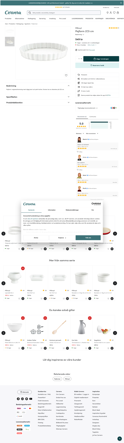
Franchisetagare (61, 419)
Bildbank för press (62, 422)
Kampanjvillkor (43, 416)
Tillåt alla (88, 237)
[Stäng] (121, 3)
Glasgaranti (78, 404)
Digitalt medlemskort (81, 397)
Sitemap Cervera (61, 429)
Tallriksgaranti (79, 407)
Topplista (95, 432)
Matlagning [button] (32, 18)
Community (92, 116)
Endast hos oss (61, 397)
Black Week (96, 410)
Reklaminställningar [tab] (72, 210)
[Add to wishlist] (66, 75)
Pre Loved (62, 18)
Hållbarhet (59, 404)
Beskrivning (78, 34)
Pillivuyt (67, 379)
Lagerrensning (77, 18)
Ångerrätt (41, 407)
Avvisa (36, 237)
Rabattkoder (78, 419)
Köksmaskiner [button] (19, 18)
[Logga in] (110, 12)
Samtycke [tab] (31, 210)
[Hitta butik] (107, 12)
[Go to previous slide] (3, 234)
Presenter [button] (89, 18)
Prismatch (77, 401)
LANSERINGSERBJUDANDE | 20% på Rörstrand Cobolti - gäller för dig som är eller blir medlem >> (61, 3)
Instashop (95, 419)
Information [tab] (51, 210)
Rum (93, 401)
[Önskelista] (114, 12)
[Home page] (13, 14)
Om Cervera (60, 394)
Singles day (96, 426)
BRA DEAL (41, 419)
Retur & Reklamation (44, 410)
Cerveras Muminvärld (99, 416)
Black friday (96, 429)
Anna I (85, 175)
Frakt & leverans (43, 401)
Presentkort (41, 397)
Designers (95, 422)
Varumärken (110, 18)
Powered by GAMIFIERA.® (97, 199)
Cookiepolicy (60, 413)
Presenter (95, 397)
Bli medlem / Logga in (81, 394)
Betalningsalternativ (44, 404)
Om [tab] (93, 210)
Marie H (85, 139)
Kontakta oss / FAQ (44, 394)
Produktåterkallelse (44, 426)
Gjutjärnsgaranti (79, 410)
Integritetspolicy (61, 410)
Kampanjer (99, 18)
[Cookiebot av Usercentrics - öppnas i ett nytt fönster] (93, 204)
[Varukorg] (118, 12)
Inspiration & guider (98, 413)
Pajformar (57, 379)
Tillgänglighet (60, 426)
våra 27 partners (33, 218)
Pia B (84, 188)
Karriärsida (60, 416)
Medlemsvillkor (79, 416)
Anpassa (61, 237)
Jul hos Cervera (97, 435)
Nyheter (95, 407)
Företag (40, 422)
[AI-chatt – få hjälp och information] (119, 438)
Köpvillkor (41, 413)
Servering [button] (42, 18)
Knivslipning (78, 413)
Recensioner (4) (82, 116)
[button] (29, 13)
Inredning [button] (52, 18)
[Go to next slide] (115, 234)
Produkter (8, 18)
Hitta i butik (91, 45)
